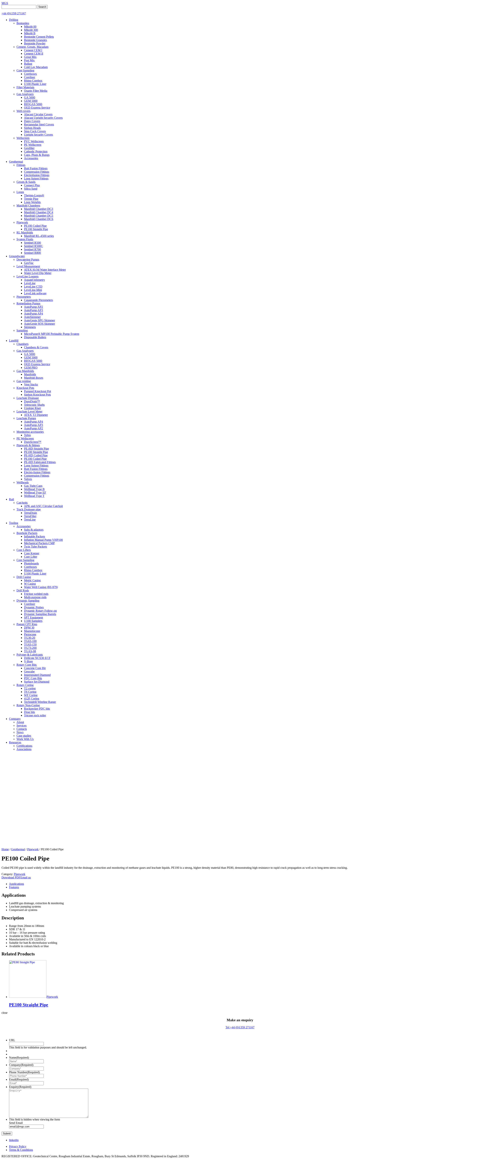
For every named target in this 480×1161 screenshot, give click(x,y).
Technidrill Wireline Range (40, 701)
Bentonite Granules (35, 40)
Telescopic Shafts (34, 404)
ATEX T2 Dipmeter (36, 414)
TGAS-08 (30, 651)
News (19, 732)
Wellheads (22, 482)
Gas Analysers (25, 94)
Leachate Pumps (26, 418)
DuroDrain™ (32, 401)
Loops (20, 192)
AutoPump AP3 (33, 310)
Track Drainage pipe (28, 509)
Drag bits (29, 712)
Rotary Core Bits (26, 664)
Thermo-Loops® (34, 195)
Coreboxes (30, 73)
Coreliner (29, 77)
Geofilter (29, 148)
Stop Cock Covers (35, 131)
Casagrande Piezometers (38, 300)
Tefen (27, 435)
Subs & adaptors (34, 529)
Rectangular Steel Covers (39, 124)
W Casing (30, 583)
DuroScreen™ (32, 441)
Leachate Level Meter (29, 411)
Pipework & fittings (28, 445)
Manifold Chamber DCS (38, 219)
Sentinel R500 (32, 242)
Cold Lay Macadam (36, 67)
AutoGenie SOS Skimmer (39, 323)
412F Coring (31, 698)
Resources (15, 742)
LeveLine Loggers (27, 276)
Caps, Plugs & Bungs (37, 154)
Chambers (22, 344)
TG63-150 (30, 644)
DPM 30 (29, 627)
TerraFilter (30, 516)
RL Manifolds (24, 232)
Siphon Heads (32, 127)
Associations (24, 749)
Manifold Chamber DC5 (38, 215)
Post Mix (29, 60)
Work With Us (25, 739)
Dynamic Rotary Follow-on (40, 610)
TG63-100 (30, 641)
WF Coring (31, 695)
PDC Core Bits (33, 678)
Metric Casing (32, 580)
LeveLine (29, 283)
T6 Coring (30, 691)
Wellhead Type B (34, 489)
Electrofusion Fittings (36, 175)
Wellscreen (22, 138)
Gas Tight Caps (33, 485)
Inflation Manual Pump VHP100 (43, 539)
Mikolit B (29, 33)
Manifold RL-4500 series (39, 235)
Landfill (13, 340)
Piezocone (30, 634)
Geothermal (16, 161)
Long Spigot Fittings (36, 178)
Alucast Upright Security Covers (43, 117)
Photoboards (31, 563)
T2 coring (30, 688)
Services (21, 725)
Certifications (24, 745)
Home (5, 849)
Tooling (13, 523)
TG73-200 (30, 647)
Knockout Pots (25, 387)
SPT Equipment (33, 617)
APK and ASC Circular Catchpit (43, 506)
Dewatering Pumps (27, 259)
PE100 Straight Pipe (36, 229)
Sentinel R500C (33, 246)
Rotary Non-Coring (28, 705)
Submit (7, 1133)
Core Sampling (25, 70)
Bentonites (22, 23)
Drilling (13, 19)
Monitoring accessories (30, 431)
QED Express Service (37, 107)
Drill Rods (22, 590)
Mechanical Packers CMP (39, 543)
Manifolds (30, 374)
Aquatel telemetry (34, 279)
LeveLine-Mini (33, 290)
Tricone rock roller (35, 715)
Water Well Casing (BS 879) (41, 587)
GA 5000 (29, 97)
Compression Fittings (36, 171)
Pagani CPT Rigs (26, 624)
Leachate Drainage (27, 398)
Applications (16, 883)
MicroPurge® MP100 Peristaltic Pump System (51, 333)
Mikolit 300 (31, 30)
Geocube (29, 671)
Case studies (23, 735)
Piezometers (23, 296)
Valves (28, 479)
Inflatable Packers (34, 536)
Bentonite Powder (34, 43)
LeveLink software (35, 293)
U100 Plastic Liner (35, 84)
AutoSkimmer (32, 317)
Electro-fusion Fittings (37, 472)
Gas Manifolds (25, 371)
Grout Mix (30, 57)
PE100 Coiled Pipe (35, 225)
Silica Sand (30, 188)
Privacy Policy (17, 1146)
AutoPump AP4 (33, 313)
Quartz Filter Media (35, 90)
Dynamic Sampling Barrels (40, 614)
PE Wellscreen (32, 144)
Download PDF (11, 877)
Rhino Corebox (33, 80)
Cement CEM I (33, 50)
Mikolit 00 (30, 26)
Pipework (22, 222)
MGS (5, 3)
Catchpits (22, 502)
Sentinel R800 (32, 252)
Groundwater (17, 256)
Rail (11, 499)
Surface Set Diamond (36, 681)
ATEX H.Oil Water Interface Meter (45, 269)
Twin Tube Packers (35, 546)
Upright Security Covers (38, 134)
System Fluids (24, 239)
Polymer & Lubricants (29, 654)
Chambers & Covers (36, 347)
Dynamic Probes (34, 607)
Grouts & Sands (25, 181)
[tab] (243, 884)
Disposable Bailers (35, 337)
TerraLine (30, 519)
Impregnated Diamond (37, 674)
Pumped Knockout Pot (37, 391)
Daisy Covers (32, 121)
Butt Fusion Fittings (35, 168)
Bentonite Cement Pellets (39, 36)
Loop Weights (32, 202)
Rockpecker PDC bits (37, 708)
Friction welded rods (36, 593)
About (20, 722)
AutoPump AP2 (33, 306)
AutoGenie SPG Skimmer (39, 320)
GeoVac (29, 263)
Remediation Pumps (28, 303)
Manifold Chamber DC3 (38, 208)
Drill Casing (23, 577)
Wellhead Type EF (35, 492)
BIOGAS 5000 (33, 104)
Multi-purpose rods (35, 597)
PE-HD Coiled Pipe (36, 455)
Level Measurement (28, 266)
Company (15, 718)
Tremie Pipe (31, 198)
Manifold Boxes (33, 377)
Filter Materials (25, 87)
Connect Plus (32, 185)
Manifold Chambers (28, 205)
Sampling (22, 330)
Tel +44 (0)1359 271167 (240, 1027)
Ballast (28, 63)
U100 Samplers (33, 620)
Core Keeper (31, 553)
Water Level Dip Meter (37, 273)
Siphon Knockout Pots (37, 394)
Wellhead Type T (34, 495)
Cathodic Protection (35, 151)
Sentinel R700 (32, 249)
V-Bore (28, 661)
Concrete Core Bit (35, 668)
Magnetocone (32, 631)
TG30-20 (29, 637)
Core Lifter (30, 556)
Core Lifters (23, 550)
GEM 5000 (31, 100)
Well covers (23, 111)
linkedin (14, 1140)
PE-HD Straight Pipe (36, 448)
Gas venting (23, 381)
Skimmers (30, 327)
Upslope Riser (32, 408)
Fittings (20, 165)
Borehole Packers (26, 533)
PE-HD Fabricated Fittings (40, 462)
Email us (25, 877)
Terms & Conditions (21, 1149)
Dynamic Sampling (27, 600)
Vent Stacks (31, 384)
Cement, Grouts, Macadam (32, 46)
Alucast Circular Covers (38, 114)
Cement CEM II (33, 53)
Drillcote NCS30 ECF (37, 658)
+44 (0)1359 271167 (14, 13)
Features (14, 887)
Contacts (21, 728)
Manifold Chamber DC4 (38, 212)
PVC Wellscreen (34, 141)
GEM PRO (31, 367)
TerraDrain (30, 512)
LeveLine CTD (33, 286)
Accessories (31, 158)
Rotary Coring (25, 685)
